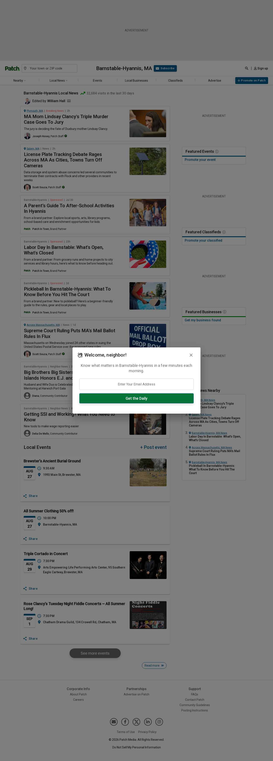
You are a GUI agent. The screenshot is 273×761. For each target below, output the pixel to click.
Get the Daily (136, 398)
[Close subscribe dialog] (191, 355)
